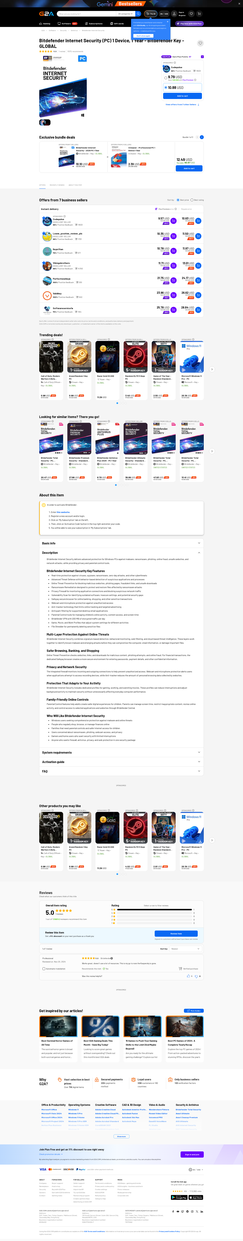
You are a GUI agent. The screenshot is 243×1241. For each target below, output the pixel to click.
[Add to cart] (198, 221)
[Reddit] (187, 1211)
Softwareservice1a (63, 308)
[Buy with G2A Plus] (173, 221)
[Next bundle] (202, 137)
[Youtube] (178, 1211)
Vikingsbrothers (61, 263)
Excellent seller (62, 222)
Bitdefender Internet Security (93, 30)
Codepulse (176, 67)
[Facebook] (173, 1211)
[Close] (239, 3)
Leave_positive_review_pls (67, 233)
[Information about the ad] (175, 63)
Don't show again (143, 36)
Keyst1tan (58, 249)
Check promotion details (49, 1154)
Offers (42, 185)
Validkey (57, 293)
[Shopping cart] (199, 13)
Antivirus (74, 30)
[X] (197, 1211)
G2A (43, 30)
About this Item (75, 185)
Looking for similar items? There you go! (69, 417)
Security (63, 30)
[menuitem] (44, 23)
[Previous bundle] (197, 137)
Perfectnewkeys (61, 278)
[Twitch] (183, 1211)
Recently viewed (57, 185)
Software (52, 30)
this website (63, 512)
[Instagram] (192, 1211)
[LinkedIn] (202, 1211)
